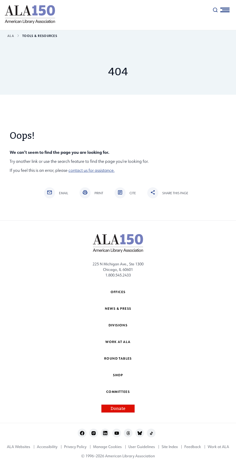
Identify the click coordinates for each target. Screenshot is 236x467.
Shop (118, 375)
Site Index (170, 446)
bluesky (140, 433)
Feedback (192, 446)
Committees (118, 391)
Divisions (118, 325)
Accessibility (47, 446)
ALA (10, 36)
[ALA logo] (27, 14)
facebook (82, 433)
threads (128, 433)
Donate (118, 408)
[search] (215, 10)
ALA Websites (18, 446)
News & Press (118, 308)
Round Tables (118, 358)
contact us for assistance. (91, 170)
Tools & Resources (39, 36)
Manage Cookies (107, 446)
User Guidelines (141, 446)
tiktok (151, 433)
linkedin (105, 433)
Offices (118, 292)
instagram (93, 433)
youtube (117, 433)
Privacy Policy (75, 446)
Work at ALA (117, 342)
